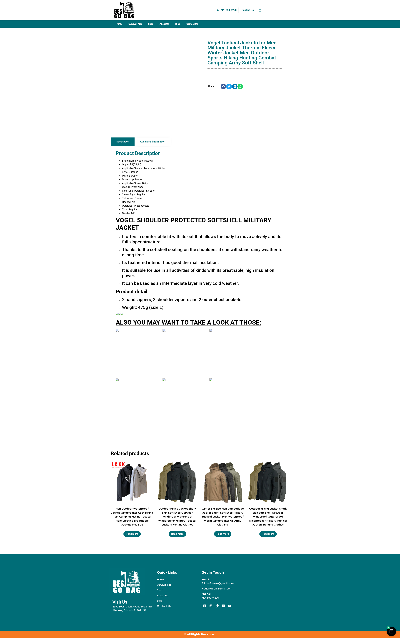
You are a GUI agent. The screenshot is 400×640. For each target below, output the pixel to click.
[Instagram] (211, 606)
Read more (132, 533)
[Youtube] (230, 606)
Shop (150, 24)
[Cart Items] (260, 10)
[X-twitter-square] (223, 606)
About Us (164, 24)
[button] (223, 86)
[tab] (123, 141)
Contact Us (192, 24)
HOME (119, 24)
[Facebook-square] (205, 606)
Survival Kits (135, 24)
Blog (177, 24)
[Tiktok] (217, 606)
